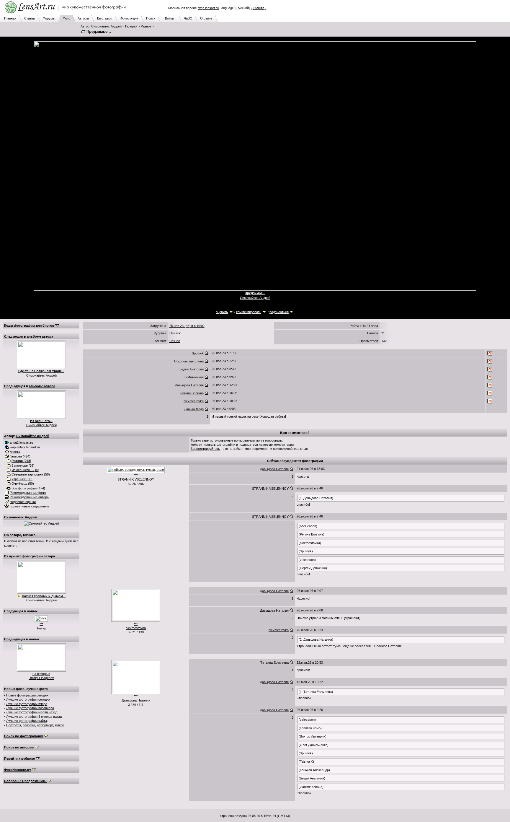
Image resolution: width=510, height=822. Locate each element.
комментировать (248, 312)
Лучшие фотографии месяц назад (31, 712)
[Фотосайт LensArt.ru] (66, 13)
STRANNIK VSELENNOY (135, 479)
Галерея (131, 26)
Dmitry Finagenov (41, 678)
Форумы (49, 18)
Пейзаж (175, 333)
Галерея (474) (20, 456)
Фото (66, 18)
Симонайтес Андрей (106, 26)
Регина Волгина (192, 393)
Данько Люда (194, 409)
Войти (169, 18)
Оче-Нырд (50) (23, 483)
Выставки (104, 18)
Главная (10, 18)
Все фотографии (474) (28, 488)
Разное (146, 26)
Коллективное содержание (29, 506)
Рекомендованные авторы (29, 497)
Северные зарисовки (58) (31, 474)
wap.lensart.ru (208, 8)
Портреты (13, 725)
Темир (41, 628)
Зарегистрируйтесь (205, 448)
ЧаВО (188, 18)
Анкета (15, 451)
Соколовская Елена (189, 361)
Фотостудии (129, 18)
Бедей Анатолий (191, 369)
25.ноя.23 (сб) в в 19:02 (187, 326)
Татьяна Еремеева (274, 662)
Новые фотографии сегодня (27, 695)
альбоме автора (40, 336)
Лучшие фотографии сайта (26, 720)
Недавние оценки (23, 502)
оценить (222, 312)
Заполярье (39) (23, 465)
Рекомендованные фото (28, 492)
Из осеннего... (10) (25, 470)
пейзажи (29, 725)
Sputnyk (198, 353)
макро (59, 725)
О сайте (206, 18)
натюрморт (45, 725)
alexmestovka (194, 401)
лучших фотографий (26, 556)
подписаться (279, 312)
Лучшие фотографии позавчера (30, 708)
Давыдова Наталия (189, 385)
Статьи (29, 18)
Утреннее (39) (22, 479)
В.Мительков (194, 377)
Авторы (83, 18)
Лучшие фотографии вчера (26, 704)
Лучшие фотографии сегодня (28, 699)
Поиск (150, 18)
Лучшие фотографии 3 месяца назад (34, 716)
